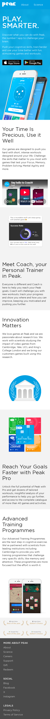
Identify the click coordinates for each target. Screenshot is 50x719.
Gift (5, 665)
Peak (9, 4)
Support (8, 660)
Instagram (9, 696)
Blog (6, 683)
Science (38, 4)
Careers (7, 656)
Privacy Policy (11, 710)
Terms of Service (13, 714)
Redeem (8, 669)
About (25, 4)
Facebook (9, 687)
